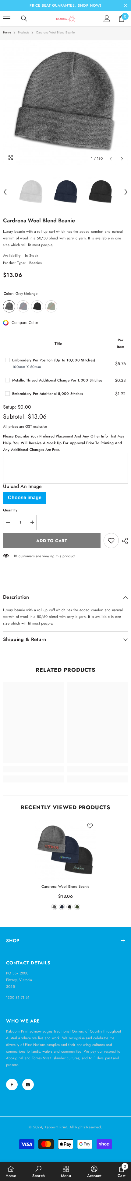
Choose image (24, 497)
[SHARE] (123, 541)
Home (7, 32)
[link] (33, 769)
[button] (110, 158)
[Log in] (107, 18)
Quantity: (11, 510)
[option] (65, 102)
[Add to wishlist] (111, 540)
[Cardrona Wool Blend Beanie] (65, 850)
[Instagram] (28, 1084)
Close (125, 5)
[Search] (24, 18)
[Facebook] (12, 1084)
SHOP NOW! (89, 5)
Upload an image (22, 486)
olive (77, 907)
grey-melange (54, 907)
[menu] (6, 18)
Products (23, 32)
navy (62, 907)
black (69, 907)
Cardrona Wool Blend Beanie (65, 886)
